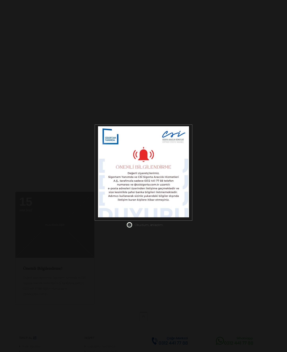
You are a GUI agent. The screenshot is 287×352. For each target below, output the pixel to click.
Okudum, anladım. (149, 225)
